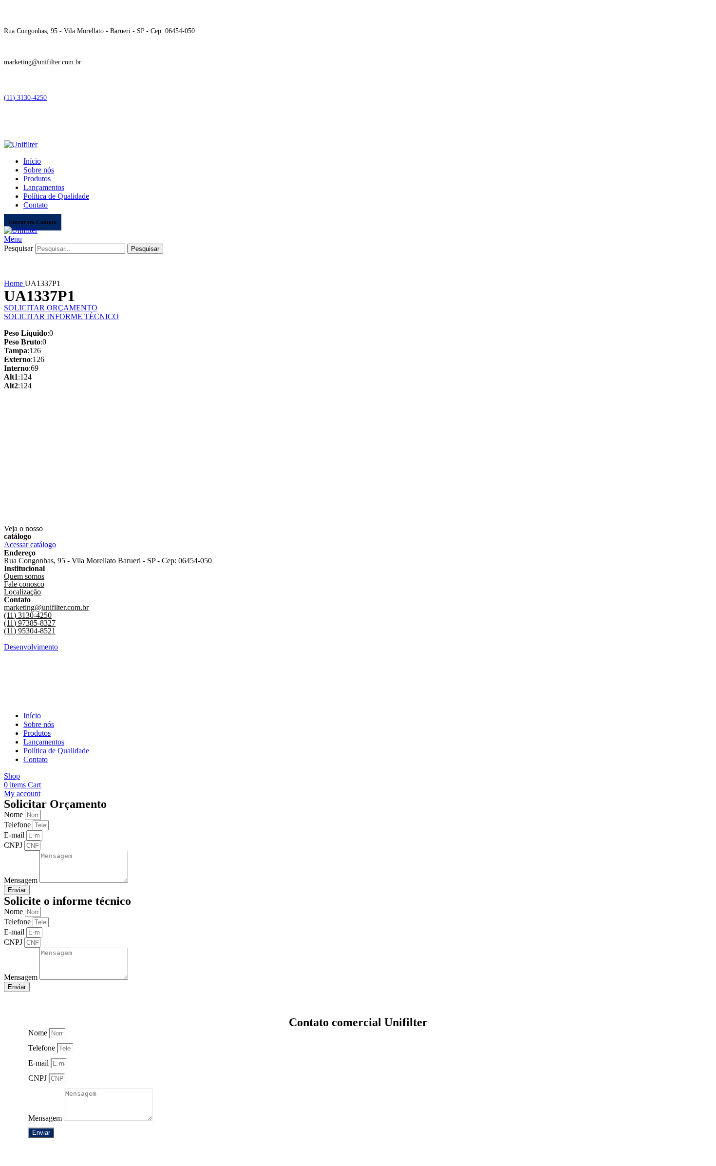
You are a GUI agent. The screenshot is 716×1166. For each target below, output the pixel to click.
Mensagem (21, 880)
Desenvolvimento (31, 647)
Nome (14, 814)
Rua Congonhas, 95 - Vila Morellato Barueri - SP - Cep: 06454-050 (108, 560)
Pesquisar (18, 248)
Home (14, 283)
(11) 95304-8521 (30, 631)
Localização (22, 592)
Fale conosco (24, 584)
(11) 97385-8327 (30, 623)
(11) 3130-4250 (25, 97)
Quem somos (24, 576)
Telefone (18, 825)
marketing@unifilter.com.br (46, 607)
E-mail (15, 835)
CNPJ (14, 845)
